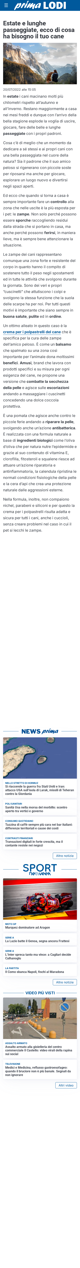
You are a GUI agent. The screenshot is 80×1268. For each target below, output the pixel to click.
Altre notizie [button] (65, 856)
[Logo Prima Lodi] (40, 5)
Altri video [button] (66, 1085)
